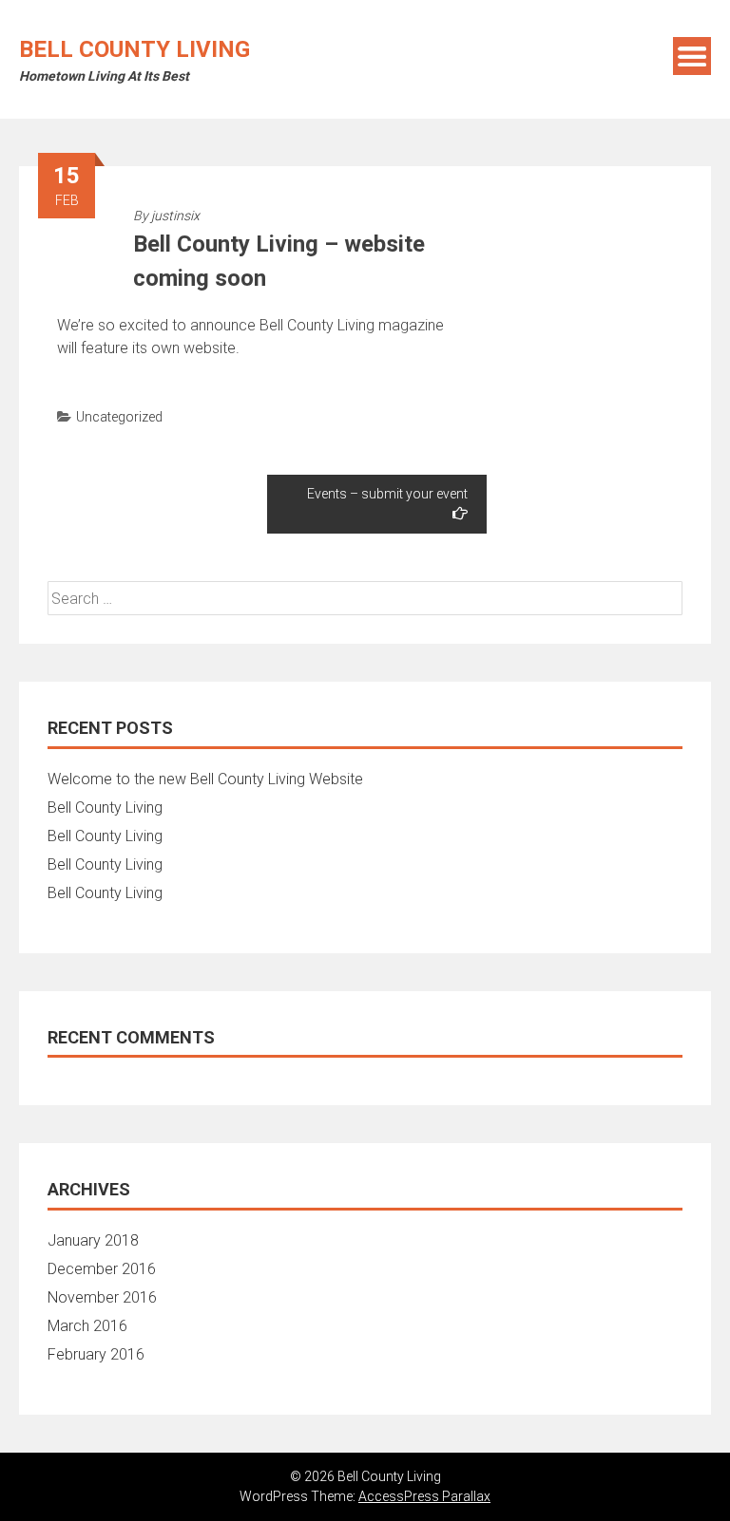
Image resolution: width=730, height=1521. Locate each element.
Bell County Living (134, 49)
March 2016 (87, 1326)
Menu (692, 56)
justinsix (175, 215)
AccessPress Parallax (424, 1496)
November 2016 (102, 1297)
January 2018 (93, 1240)
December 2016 (102, 1269)
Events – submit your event (387, 493)
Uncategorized (119, 416)
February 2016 (96, 1354)
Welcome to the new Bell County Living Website (205, 779)
